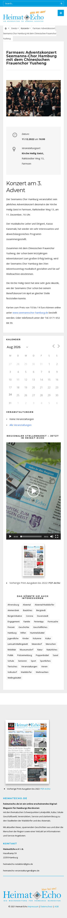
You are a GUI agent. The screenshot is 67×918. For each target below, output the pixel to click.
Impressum (33, 906)
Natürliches (52, 649)
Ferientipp (39, 621)
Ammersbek (13, 610)
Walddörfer (26, 672)
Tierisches (12, 666)
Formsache (53, 621)
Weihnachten (42, 672)
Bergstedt (40, 610)
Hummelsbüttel (37, 632)
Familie (27, 621)
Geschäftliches (40, 627)
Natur (40, 649)
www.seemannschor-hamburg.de (30, 312)
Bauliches (27, 610)
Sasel (55, 655)
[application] (33, 490)
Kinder (26, 638)
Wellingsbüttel (14, 677)
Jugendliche (13, 638)
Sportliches (45, 660)
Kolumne (37, 638)
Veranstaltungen (29, 666)
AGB (57, 906)
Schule (11, 660)
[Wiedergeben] (10, 536)
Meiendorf (37, 644)
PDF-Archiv (54, 582)
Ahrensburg (13, 604)
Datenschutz (47, 906)
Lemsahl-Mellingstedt (18, 644)
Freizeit (11, 627)
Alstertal (27, 604)
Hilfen (23, 632)
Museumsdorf (26, 649)
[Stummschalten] (51, 536)
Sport (33, 660)
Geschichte (24, 627)
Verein (44, 666)
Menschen (51, 644)
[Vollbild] (56, 536)
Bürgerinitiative (15, 615)
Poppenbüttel (42, 655)
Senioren (22, 660)
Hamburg (12, 632)
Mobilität (12, 649)
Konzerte (25, 28)
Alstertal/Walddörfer (44, 604)
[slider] (31, 536)
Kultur (48, 638)
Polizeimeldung (24, 655)
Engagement (13, 621)
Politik (10, 655)
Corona (29, 615)
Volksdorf (12, 672)
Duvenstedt (42, 615)
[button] (33, 491)
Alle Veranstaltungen (20, 424)
